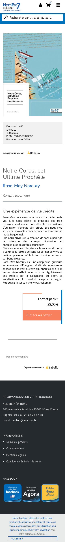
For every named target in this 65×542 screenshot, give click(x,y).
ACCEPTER (17, 538)
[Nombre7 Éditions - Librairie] (12, 7)
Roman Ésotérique (16, 195)
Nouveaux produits (17, 442)
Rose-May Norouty (21, 185)
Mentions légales (16, 455)
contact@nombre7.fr (24, 420)
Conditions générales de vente (24, 461)
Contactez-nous (15, 448)
